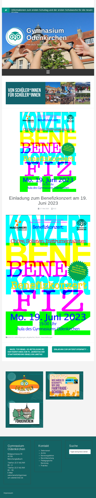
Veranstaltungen (46, 337)
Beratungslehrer (47, 456)
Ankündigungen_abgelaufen (24, 337)
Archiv (43, 453)
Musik (38, 337)
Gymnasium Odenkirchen (46, 34)
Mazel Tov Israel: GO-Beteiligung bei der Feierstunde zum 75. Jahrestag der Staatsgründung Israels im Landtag (26, 351)
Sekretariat (45, 451)
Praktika (44, 466)
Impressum (8, 493)
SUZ (54, 209)
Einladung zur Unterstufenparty (71, 349)
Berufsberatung (47, 458)
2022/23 (11, 337)
